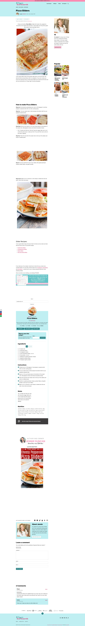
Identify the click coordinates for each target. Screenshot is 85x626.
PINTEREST (20, 269)
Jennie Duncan (32, 320)
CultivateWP (67, 624)
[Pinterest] (66, 618)
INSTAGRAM (45, 267)
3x (30, 346)
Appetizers (26, 7)
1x (26, 346)
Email (17, 564)
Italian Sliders (20, 250)
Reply (46, 589)
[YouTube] (62, 618)
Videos (59, 3)
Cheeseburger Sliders (22, 249)
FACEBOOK (39, 267)
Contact (26, 621)
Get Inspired (64, 3)
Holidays (54, 3)
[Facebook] (64, 618)
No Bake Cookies (56, 95)
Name (17, 561)
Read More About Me (36, 536)
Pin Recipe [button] (20, 328)
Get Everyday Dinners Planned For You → (42, 0)
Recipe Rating (18, 547)
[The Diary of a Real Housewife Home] (22, 3)
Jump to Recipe (19, 19)
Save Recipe (43, 337)
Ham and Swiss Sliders (22, 252)
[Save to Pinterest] (1, 314)
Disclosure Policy (60, 624)
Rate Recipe (26, 19)
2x (28, 346)
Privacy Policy (49, 624)
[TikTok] (68, 618)
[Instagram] (60, 618)
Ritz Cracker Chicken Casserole (57, 79)
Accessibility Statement (54, 624)
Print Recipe (36, 328)
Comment (18, 550)
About (17, 621)
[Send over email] (1, 316)
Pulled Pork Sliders (22, 247)
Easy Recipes (49, 3)
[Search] (68, 4)
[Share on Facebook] (1, 312)
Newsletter (21, 621)
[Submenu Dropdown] (51, 3)
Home (17, 7)
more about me (58, 47)
